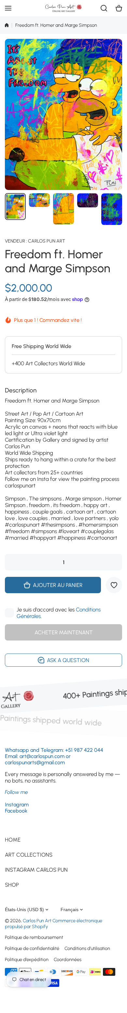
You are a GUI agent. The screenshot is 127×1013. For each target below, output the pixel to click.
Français (69, 909)
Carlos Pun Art (46, 241)
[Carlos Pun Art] (63, 8)
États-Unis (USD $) (24, 909)
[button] (119, 8)
